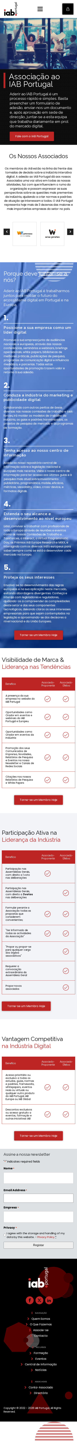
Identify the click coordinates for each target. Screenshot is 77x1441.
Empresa (11, 1208)
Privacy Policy (46, 1237)
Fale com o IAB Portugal (31, 136)
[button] (67, 9)
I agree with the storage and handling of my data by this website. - (36, 1235)
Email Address (15, 1190)
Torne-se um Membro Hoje (38, 635)
